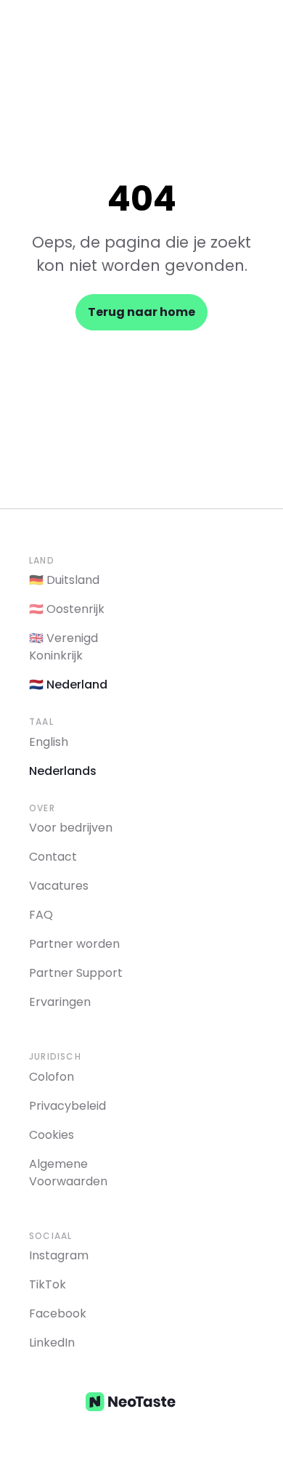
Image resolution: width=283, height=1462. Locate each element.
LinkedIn (52, 1342)
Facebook (57, 1313)
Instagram (59, 1255)
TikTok (47, 1284)
